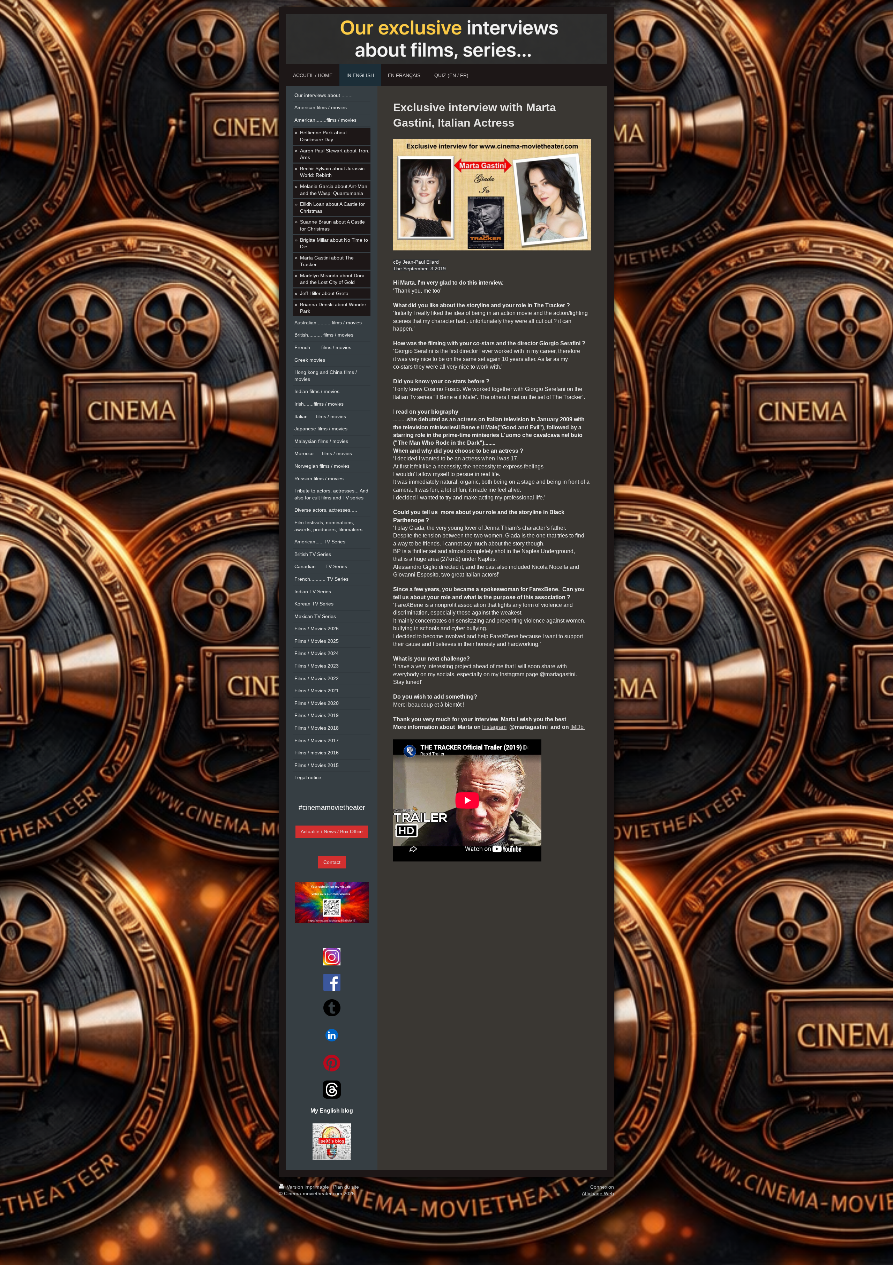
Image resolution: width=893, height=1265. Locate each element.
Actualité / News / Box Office (332, 831)
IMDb (577, 727)
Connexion (602, 1187)
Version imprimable (307, 1187)
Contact (331, 862)
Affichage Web (598, 1193)
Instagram (494, 727)
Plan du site (346, 1187)
